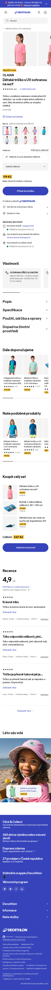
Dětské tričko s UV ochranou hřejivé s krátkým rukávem (33, 444)
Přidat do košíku (25, 191)
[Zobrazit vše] (4, 29)
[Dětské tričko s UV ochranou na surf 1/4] (20, 49)
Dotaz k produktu (14, 116)
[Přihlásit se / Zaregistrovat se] (39, 12)
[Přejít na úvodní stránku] (22, 12)
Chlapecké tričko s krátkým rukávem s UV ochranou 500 (12, 380)
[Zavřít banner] (46, 4)
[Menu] (6, 12)
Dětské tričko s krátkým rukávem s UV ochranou (32, 380)
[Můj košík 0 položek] (45, 12)
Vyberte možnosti (25, 547)
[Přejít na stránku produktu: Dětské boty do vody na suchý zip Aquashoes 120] (10, 523)
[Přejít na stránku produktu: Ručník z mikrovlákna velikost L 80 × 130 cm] (10, 507)
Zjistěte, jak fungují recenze (15, 590)
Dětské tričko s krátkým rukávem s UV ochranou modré (12, 445)
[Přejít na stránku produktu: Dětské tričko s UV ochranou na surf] (10, 492)
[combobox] (25, 167)
